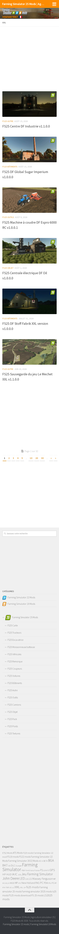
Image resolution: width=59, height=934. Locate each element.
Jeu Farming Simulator (37, 874)
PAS (37, 883)
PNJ (49, 883)
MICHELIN (5, 883)
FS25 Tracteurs (14, 632)
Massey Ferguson (42, 878)
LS (30, 878)
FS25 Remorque (15, 661)
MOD (12, 883)
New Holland (28, 882)
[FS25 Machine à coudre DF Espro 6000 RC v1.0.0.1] (29, 200)
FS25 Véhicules (14, 654)
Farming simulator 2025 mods (37, 891)
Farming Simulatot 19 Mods (43, 924)
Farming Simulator (20, 867)
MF (54, 879)
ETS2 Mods (7, 852)
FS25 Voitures (14, 675)
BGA (51, 860)
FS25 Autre (7, 121)
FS (41, 870)
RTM (3, 887)
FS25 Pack (12, 719)
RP (55, 883)
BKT (5, 865)
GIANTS (46, 870)
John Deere (10, 878)
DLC (13, 865)
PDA (46, 882)
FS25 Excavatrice (15, 639)
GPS (52, 870)
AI (42, 861)
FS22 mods (24, 856)
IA (13, 874)
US (13, 887)
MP (16, 882)
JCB (19, 874)
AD (40, 861)
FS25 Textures (14, 733)
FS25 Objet (8, 267)
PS (53, 883)
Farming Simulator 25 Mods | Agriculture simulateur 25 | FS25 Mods (23, 4)
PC (41, 883)
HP (4, 874)
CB (9, 865)
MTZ (19, 883)
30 (42, 458)
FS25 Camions (14, 704)
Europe (19, 865)
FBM (23, 870)
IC (16, 874)
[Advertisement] (29, 58)
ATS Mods (17, 852)
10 (31, 458)
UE (10, 887)
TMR (7, 887)
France (37, 870)
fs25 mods (32, 887)
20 (36, 458)
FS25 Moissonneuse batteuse (21, 647)
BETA (45, 861)
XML (17, 887)
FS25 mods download (20, 895)
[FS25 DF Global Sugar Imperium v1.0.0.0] (29, 149)
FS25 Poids (13, 726)
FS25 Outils (8, 217)
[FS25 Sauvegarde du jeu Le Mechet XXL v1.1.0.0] (29, 352)
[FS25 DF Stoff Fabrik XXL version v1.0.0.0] (29, 301)
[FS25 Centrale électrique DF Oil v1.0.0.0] (29, 251)
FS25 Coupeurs (15, 668)
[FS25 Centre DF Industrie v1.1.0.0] (29, 104)
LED (22, 878)
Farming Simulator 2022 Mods (23, 860)
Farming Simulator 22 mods (16, 924)
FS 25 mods (37, 895)
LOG (27, 879)
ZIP (24, 888)
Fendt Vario (29, 870)
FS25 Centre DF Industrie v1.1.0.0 (26, 126)
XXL (21, 887)
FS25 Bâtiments (9, 166)
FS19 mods (28, 852)
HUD (8, 874)
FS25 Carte (13, 625)
